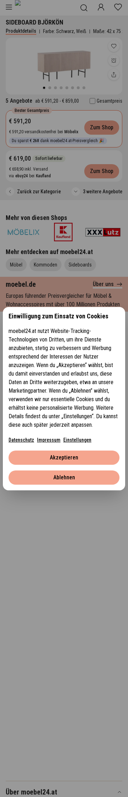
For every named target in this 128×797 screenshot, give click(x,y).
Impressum (48, 440)
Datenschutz (21, 440)
